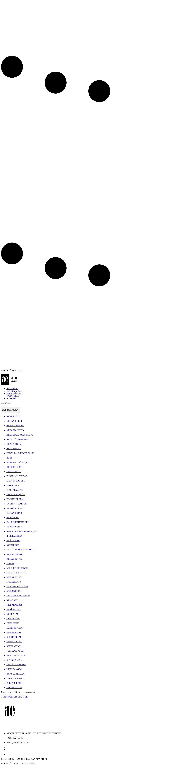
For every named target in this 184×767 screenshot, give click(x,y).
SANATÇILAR (13, 396)
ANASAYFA (12, 388)
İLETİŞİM (11, 398)
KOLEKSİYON (13, 393)
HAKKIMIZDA (13, 391)
